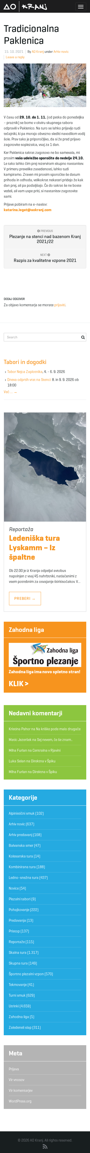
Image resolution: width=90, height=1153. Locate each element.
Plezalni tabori (19, 899)
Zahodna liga (26, 630)
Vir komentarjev (20, 1090)
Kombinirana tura (22, 867)
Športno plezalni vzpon (26, 974)
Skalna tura (17, 952)
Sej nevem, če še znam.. (54, 739)
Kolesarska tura (21, 856)
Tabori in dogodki (25, 362)
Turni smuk (17, 995)
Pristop (14, 931)
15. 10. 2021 (14, 52)
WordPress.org (20, 1101)
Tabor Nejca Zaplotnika (24, 371)
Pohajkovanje (19, 910)
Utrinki (14, 1006)
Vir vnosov (16, 1080)
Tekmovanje (18, 984)
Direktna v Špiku (43, 761)
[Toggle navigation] (80, 6)
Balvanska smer (21, 845)
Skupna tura (18, 963)
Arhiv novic (61, 52)
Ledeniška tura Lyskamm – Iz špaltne (34, 547)
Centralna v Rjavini (46, 750)
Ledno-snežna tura (23, 877)
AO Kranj (25, 6)
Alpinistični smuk (21, 813)
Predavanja (17, 920)
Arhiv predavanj (20, 835)
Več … (10, 392)
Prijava (14, 1069)
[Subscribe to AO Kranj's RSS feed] (45, 1147)
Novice (14, 888)
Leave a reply (15, 57)
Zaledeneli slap (20, 1027)
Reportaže (17, 942)
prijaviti (59, 305)
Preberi (25, 598)
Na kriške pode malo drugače (58, 729)
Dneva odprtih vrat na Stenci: (29, 379)
